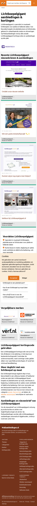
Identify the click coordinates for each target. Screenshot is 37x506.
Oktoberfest (23, 479)
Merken (4, 447)
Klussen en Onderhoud (8, 321)
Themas (4, 442)
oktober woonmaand (8, 394)
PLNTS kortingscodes (25, 471)
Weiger (24, 278)
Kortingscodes (6, 450)
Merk (3, 7)
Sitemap (4, 503)
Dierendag (22, 487)
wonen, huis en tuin (14, 392)
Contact (32, 501)
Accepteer (13, 278)
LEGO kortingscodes (25, 456)
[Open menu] (34, 3)
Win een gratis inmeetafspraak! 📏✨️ (16, 134)
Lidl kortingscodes (24, 459)
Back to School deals (8, 478)
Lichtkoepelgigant (8, 96)
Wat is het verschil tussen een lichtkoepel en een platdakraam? (14, 282)
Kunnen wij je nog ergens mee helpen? (16, 176)
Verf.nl (4, 335)
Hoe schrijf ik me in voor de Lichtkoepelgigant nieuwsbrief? (13, 296)
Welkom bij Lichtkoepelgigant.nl (14, 218)
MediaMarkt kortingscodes (23, 462)
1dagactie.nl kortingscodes (23, 443)
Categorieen (5, 444)
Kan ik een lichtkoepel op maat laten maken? (15, 289)
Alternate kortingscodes (26, 469)
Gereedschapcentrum (26, 319)
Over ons (21, 501)
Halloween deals (24, 490)
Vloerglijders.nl (25, 335)
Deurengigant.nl (7, 319)
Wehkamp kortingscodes (26, 466)
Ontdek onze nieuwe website (13, 91)
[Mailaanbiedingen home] (3, 3)
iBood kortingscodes (25, 454)
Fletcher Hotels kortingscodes (24, 447)
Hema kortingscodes (25, 451)
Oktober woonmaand (25, 482)
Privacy (27, 501)
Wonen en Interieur (7, 98)
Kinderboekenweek (25, 485)
